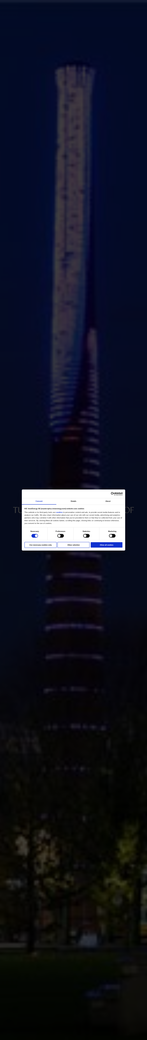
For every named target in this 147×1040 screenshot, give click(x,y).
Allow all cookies (106, 545)
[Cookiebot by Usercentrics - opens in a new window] (113, 493)
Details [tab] (73, 501)
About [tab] (107, 501)
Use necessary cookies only (40, 545)
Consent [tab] (39, 501)
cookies (59, 512)
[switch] (60, 536)
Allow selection (73, 545)
